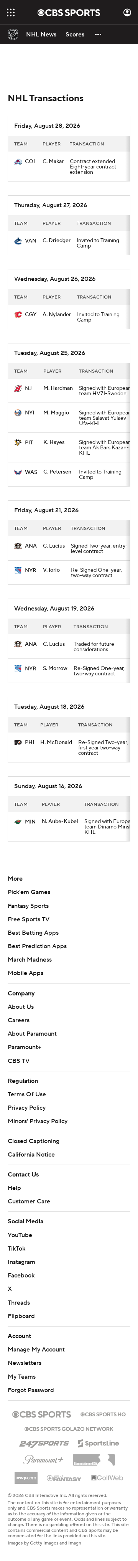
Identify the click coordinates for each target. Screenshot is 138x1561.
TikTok (16, 1248)
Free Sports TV (28, 919)
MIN (30, 821)
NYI (29, 412)
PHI (29, 742)
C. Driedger (57, 240)
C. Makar (53, 161)
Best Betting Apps (33, 933)
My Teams (22, 1377)
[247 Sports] (44, 1442)
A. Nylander (57, 314)
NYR (30, 570)
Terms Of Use (27, 1094)
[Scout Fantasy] (64, 1478)
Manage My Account (36, 1349)
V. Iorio (51, 570)
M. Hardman (58, 388)
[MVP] (26, 1475)
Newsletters (24, 1363)
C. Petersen (57, 472)
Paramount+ (24, 1047)
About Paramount (32, 1034)
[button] (11, 12)
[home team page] (18, 161)
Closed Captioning (33, 1141)
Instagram (21, 1262)
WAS (31, 472)
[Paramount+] (43, 1458)
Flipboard (21, 1316)
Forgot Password (31, 1390)
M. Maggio (56, 412)
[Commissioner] (94, 1457)
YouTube (20, 1235)
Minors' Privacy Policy (37, 1121)
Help (14, 1188)
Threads (19, 1303)
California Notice (31, 1154)
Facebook (21, 1275)
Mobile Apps (25, 973)
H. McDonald (56, 742)
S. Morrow (55, 668)
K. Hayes (53, 442)
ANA (31, 546)
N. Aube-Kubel (60, 821)
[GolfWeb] (107, 1478)
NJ (28, 388)
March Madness (30, 960)
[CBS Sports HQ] (103, 1413)
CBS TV (19, 1061)
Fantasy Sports (28, 906)
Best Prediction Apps (37, 946)
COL (30, 161)
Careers (19, 1020)
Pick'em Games (29, 892)
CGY (30, 314)
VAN (30, 241)
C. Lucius (54, 546)
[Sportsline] (98, 1442)
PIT (29, 442)
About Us (21, 1007)
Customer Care (29, 1201)
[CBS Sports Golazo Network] (69, 1428)
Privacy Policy (27, 1108)
